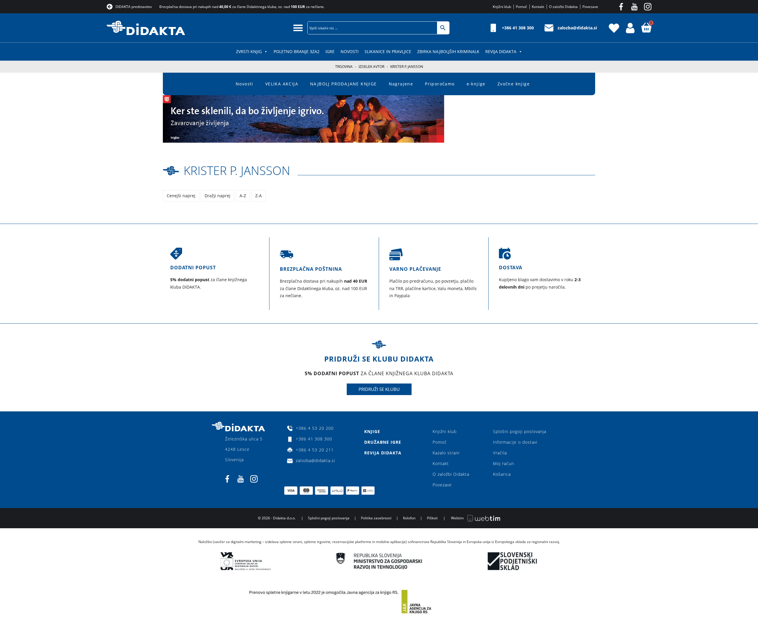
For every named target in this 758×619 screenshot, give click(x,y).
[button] (298, 28)
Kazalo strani (446, 453)
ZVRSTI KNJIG (249, 51)
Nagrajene (401, 84)
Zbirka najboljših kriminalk (448, 51)
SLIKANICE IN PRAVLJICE (387, 51)
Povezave (442, 485)
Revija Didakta (500, 51)
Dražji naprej (217, 195)
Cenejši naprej (181, 195)
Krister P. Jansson (237, 170)
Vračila (500, 453)
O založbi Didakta (451, 474)
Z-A (258, 195)
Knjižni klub (445, 431)
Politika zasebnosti (376, 518)
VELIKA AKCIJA (281, 84)
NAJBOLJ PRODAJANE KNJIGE (343, 84)
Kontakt (441, 463)
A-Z (243, 195)
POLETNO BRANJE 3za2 (296, 51)
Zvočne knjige (513, 84)
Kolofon (409, 518)
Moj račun (503, 463)
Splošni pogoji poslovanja (519, 431)
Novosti (350, 51)
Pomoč (440, 442)
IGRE (330, 51)
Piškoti (432, 518)
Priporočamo (440, 84)
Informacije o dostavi (515, 442)
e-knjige (476, 84)
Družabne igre (382, 442)
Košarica (502, 474)
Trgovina (344, 66)
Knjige (372, 431)
